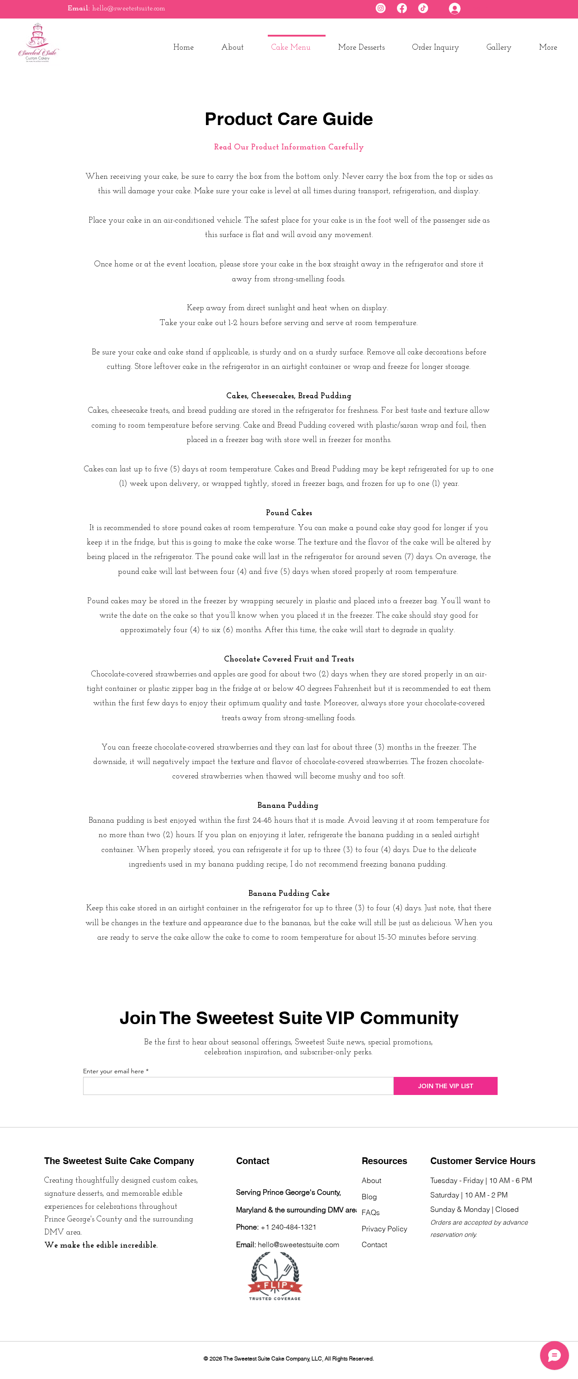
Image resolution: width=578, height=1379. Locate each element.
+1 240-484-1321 (289, 1226)
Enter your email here (113, 1071)
